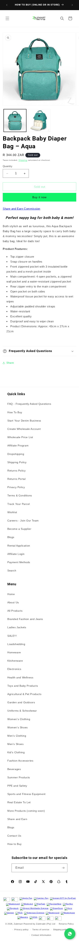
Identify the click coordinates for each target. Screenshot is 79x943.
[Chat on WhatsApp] (69, 933)
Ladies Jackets (16, 627)
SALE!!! (12, 635)
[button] (7, 18)
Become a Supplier (19, 528)
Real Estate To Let (19, 802)
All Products (14, 610)
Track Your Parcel (18, 503)
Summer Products (18, 777)
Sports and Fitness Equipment (26, 794)
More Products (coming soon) (26, 810)
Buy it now (39, 197)
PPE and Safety (17, 785)
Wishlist (12, 512)
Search (11, 570)
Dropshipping (15, 454)
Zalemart (18, 924)
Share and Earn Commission (21, 208)
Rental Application (18, 545)
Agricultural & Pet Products (24, 694)
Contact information (41, 935)
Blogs (10, 537)
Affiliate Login (16, 553)
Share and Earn (17, 819)
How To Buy (14, 412)
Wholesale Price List (20, 437)
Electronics (14, 669)
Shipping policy (60, 929)
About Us (13, 602)
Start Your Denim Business (24, 420)
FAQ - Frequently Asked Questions (29, 403)
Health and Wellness (20, 677)
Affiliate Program (17, 445)
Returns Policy (16, 470)
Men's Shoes (15, 744)
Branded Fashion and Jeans (25, 619)
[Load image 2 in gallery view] (39, 120)
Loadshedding (16, 644)
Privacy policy (21, 929)
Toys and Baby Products (22, 685)
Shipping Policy (17, 462)
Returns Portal (16, 478)
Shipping (23, 160)
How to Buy (14, 844)
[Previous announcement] (7, 5)
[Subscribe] (63, 868)
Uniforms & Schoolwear (22, 710)
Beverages (14, 769)
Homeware (14, 652)
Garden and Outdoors (21, 702)
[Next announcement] (72, 5)
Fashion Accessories (20, 760)
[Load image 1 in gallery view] (15, 120)
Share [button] (10, 362)
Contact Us (14, 835)
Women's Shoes (17, 727)
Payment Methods (18, 562)
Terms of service (40, 929)
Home (11, 594)
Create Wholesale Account (24, 428)
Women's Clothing (18, 719)
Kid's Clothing (16, 752)
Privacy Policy (16, 487)
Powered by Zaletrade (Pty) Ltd (39, 924)
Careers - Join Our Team (23, 520)
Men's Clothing (16, 735)
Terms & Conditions (19, 495)
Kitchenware (15, 660)
